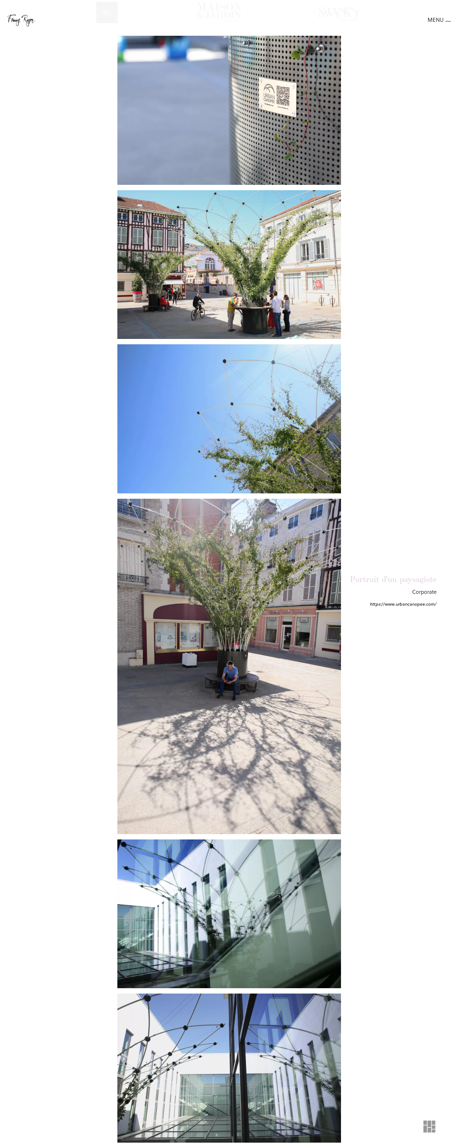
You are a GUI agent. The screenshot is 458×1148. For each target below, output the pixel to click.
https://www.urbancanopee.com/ (403, 604)
